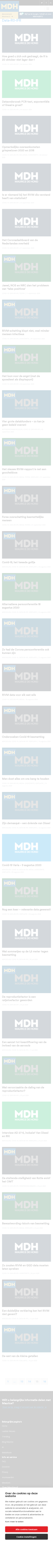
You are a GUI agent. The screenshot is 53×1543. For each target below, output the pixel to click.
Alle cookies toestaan (26, 1529)
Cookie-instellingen (26, 1536)
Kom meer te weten (14, 1521)
